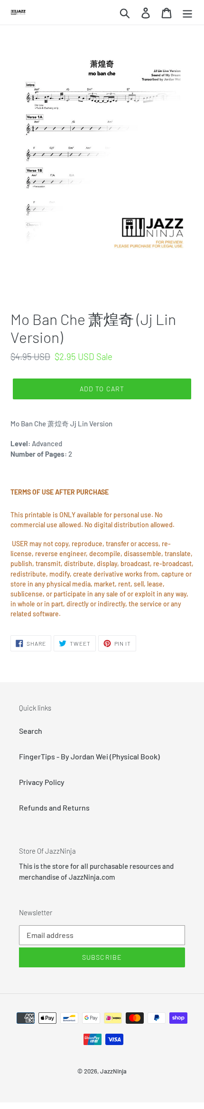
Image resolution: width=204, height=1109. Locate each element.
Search (30, 730)
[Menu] (187, 12)
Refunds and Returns (54, 807)
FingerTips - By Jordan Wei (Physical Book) (89, 756)
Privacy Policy (42, 781)
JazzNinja (113, 1071)
